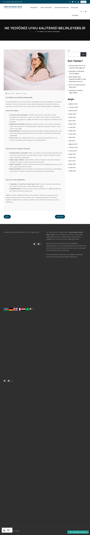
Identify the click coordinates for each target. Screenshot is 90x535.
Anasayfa (34, 7)
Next (7, 217)
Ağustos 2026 (73, 104)
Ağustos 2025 (73, 144)
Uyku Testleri (46, 7)
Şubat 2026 (72, 124)
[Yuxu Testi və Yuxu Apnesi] (6, 310)
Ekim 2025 (72, 137)
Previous (60, 217)
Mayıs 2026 (72, 114)
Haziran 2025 (73, 151)
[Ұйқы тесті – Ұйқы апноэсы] (10, 447)
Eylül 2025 (72, 141)
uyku (19, 93)
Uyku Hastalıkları (61, 7)
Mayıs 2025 (72, 154)
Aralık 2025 (72, 131)
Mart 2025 (72, 161)
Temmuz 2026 (73, 107)
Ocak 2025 (72, 167)
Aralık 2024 (72, 171)
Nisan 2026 (72, 117)
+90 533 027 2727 (14, 2)
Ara (69, 50)
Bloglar (74, 7)
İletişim (83, 2)
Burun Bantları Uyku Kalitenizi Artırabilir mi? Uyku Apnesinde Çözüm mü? (77, 79)
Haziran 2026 (73, 110)
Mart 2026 (72, 120)
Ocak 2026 (72, 127)
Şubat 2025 (72, 164)
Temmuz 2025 (73, 147)
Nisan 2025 (72, 157)
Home (32, 31)
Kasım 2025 (72, 134)
